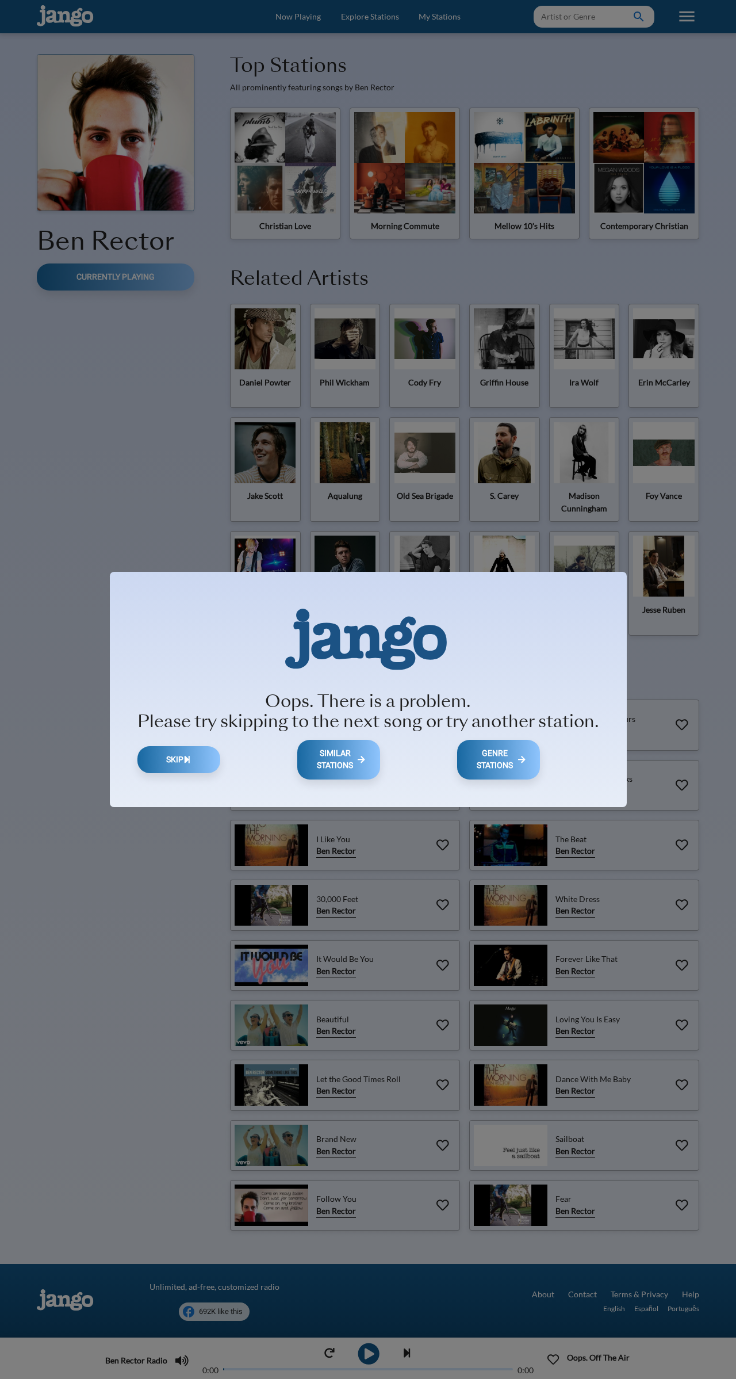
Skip (174, 760)
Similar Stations (335, 759)
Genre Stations (495, 759)
